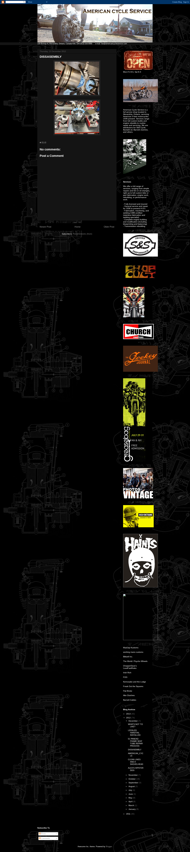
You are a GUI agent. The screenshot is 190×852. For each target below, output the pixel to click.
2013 (128, 714)
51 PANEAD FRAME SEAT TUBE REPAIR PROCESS (135, 742)
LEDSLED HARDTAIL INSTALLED (134, 732)
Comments (45, 838)
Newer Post (45, 227)
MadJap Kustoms (130, 647)
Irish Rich (127, 672)
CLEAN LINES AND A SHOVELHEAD (135, 761)
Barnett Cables (129, 700)
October (132, 779)
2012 (128, 718)
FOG (125, 677)
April (131, 801)
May (131, 798)
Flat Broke (127, 691)
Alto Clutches (129, 695)
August (132, 786)
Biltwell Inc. (128, 657)
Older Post (109, 227)
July (131, 790)
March (132, 805)
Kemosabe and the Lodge (134, 682)
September (134, 783)
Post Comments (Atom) (82, 234)
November (133, 775)
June (131, 794)
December (133, 721)
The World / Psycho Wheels (135, 661)
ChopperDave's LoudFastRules (130, 667)
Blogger (109, 846)
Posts (43, 834)
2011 (128, 814)
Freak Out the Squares (133, 686)
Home (78, 227)
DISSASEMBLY (134, 749)
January (132, 809)
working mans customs (133, 652)
